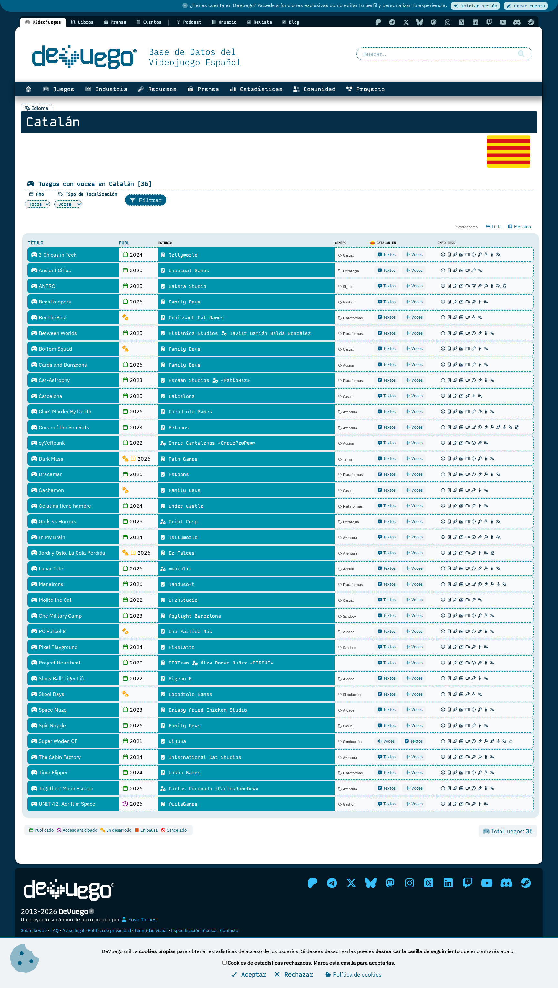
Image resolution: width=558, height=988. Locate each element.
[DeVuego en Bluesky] (419, 22)
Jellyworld (182, 255)
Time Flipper (52, 772)
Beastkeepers (54, 301)
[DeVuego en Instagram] (447, 22)
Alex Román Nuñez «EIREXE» (235, 663)
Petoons (177, 427)
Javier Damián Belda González (269, 333)
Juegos (61, 89)
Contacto (229, 930)
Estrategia (350, 271)
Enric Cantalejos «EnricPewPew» (211, 443)
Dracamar (49, 474)
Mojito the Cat (54, 600)
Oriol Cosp (182, 522)
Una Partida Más (189, 631)
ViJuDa (176, 741)
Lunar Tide (50, 568)
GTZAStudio (182, 600)
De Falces (180, 553)
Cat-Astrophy (53, 380)
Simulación (351, 694)
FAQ (54, 930)
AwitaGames (182, 804)
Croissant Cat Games (195, 318)
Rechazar (297, 974)
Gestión (348, 302)
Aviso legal (73, 930)
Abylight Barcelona (193, 616)
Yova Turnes (142, 919)
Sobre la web (34, 930)
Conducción (352, 741)
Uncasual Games (187, 270)
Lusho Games (183, 773)
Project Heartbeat (59, 662)
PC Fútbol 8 (51, 631)
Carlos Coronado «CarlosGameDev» (212, 788)
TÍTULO (35, 243)
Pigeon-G (179, 679)
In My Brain (51, 537)
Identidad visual (151, 930)
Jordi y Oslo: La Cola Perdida (71, 552)
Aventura (349, 412)
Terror (347, 459)
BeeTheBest (52, 317)
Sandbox (349, 616)
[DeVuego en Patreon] (378, 22)
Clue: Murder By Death (64, 411)
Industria (109, 89)
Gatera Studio (186, 286)
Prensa (206, 89)
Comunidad (318, 89)
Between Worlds (57, 333)
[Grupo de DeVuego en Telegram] (392, 22)
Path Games (182, 459)
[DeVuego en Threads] (461, 22)
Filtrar (149, 200)
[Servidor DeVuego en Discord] (517, 22)
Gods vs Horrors (56, 521)
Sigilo (347, 286)
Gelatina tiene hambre (64, 506)
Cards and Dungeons (62, 364)
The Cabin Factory (59, 757)
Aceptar (252, 974)
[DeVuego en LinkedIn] (475, 22)
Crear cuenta (528, 6)
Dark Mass (50, 458)
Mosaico (522, 226)
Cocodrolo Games (189, 412)
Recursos (161, 89)
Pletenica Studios (193, 333)
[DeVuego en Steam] (530, 22)
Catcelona (49, 396)
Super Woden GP (57, 741)
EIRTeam (179, 663)
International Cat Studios (203, 757)
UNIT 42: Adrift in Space (66, 804)
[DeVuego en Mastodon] (433, 22)
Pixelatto (180, 647)
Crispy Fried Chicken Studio (206, 710)
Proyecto (369, 89)
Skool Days (50, 694)
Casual (348, 255)
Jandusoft (180, 584)
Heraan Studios (189, 380)
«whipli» (179, 569)
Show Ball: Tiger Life (61, 678)
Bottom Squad (54, 348)
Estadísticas (259, 89)
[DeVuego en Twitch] (489, 22)
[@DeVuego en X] (405, 22)
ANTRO (46, 286)
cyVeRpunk (51, 443)
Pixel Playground (57, 647)
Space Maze (52, 709)
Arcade (348, 632)
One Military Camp (59, 615)
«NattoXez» (234, 380)
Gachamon (50, 490)
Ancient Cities (54, 270)
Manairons (50, 584)
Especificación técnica (193, 930)
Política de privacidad (109, 930)
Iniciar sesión (478, 6)
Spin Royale (51, 725)
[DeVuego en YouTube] (503, 22)
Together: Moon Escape (65, 788)
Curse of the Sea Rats (63, 427)
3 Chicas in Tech (57, 254)
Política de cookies (357, 974)
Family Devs (183, 302)
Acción (348, 365)
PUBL (124, 243)
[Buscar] (521, 54)
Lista (496, 226)
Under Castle (184, 506)
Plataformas (352, 318)
